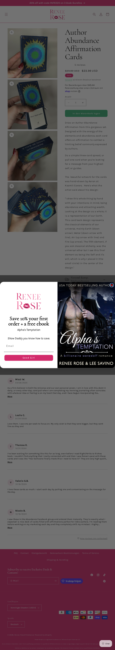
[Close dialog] (112, 285)
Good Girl (29, 357)
